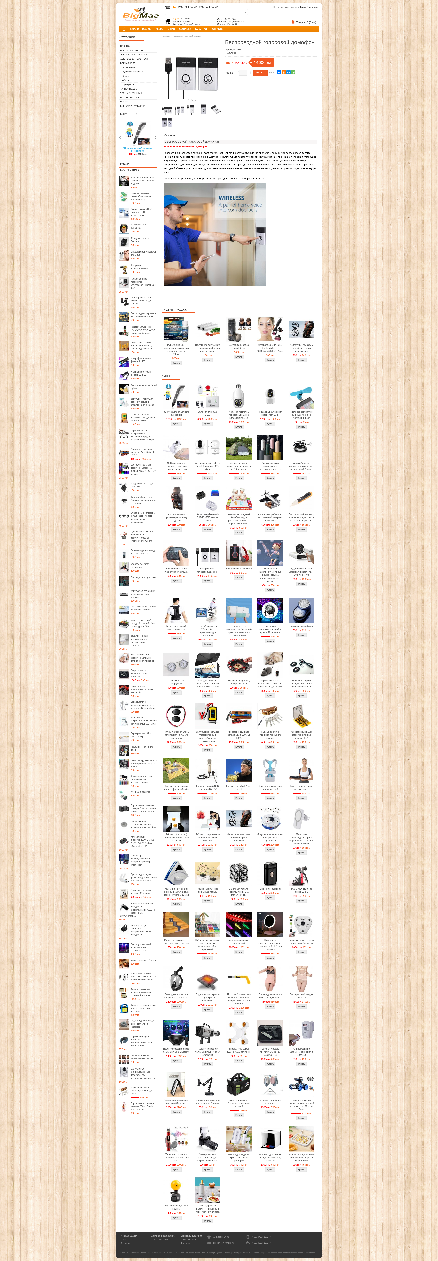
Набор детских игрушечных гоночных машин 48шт (142, 689)
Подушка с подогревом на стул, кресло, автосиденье (208, 997)
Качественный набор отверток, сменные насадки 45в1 (301, 735)
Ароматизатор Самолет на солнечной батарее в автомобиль (270, 517)
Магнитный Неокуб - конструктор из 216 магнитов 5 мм (239, 891)
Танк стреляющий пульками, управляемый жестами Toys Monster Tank (301, 1105)
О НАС (171, 29)
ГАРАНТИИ (201, 29)
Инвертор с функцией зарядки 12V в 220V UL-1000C (143, 452)
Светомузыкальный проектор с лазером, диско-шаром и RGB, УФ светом (143, 469)
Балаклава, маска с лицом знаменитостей (142, 1057)
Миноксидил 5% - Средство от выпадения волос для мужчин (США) (176, 349)
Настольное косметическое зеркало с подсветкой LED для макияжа (270, 945)
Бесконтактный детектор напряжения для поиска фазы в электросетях (301, 517)
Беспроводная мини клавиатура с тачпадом (176, 570)
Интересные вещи (131, 97)
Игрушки (125, 102)
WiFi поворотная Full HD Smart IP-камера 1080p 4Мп (207, 466)
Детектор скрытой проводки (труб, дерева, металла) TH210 (143, 417)
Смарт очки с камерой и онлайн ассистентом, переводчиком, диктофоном (143, 517)
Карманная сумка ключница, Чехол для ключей (142, 1090)
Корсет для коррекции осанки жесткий (270, 788)
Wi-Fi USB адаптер (140, 792)
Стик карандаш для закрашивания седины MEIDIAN (142, 300)
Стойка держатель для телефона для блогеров (207, 1101)
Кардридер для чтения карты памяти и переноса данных (142, 779)
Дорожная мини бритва (301, 626)
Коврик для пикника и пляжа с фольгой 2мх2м (176, 788)
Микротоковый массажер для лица (143, 253)
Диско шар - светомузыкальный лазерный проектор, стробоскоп (141, 860)
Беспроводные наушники (239, 568)
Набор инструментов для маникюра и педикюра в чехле (144, 763)
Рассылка (186, 1243)
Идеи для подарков (131, 50)
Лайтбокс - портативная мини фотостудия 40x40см (207, 837)
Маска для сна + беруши (143, 960)
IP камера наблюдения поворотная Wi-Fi (270, 413)
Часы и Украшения (131, 93)
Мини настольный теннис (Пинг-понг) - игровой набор (141, 196)
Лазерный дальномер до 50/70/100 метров (143, 552)
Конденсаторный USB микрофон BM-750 (207, 788)
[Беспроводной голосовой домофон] (167, 109)
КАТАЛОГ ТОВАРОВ (140, 29)
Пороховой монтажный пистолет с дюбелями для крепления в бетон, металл (239, 999)
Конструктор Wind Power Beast (239, 788)
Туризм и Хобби (129, 89)
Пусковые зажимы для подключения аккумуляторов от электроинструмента (142, 536)
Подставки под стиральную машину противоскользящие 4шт (143, 824)
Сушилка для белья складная (270, 1101)
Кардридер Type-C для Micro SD (142, 485)
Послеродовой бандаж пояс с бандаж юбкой (270, 996)
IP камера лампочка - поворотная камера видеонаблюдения (239, 414)
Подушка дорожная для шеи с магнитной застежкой (143, 1023)
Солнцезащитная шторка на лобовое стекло (143, 608)
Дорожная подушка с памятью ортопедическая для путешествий (141, 1041)
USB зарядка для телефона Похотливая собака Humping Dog (176, 466)
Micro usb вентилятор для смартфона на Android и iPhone (301, 414)
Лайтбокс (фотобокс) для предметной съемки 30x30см (176, 837)
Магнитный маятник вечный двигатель (207, 890)
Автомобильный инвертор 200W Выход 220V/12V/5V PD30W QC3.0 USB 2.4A (142, 841)
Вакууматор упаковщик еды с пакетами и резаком (143, 594)
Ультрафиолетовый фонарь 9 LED (141, 360)
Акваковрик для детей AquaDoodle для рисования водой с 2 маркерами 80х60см (238, 519)
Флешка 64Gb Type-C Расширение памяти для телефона (143, 500)
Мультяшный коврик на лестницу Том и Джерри (176, 941)
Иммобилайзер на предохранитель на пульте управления (302, 683)
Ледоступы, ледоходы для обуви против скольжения (301, 348)
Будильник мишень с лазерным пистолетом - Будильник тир (301, 571)
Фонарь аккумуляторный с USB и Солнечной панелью (143, 1008)
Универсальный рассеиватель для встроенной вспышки (207, 1157)
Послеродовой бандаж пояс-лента (301, 996)
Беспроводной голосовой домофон (186, 36)
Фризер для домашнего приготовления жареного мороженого (301, 1157)
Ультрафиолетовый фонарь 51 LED (141, 373)
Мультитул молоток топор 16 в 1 (301, 890)
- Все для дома (129, 67)
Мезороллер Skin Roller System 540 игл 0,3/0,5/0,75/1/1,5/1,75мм (270, 348)
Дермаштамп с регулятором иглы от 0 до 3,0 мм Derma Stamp (143, 705)
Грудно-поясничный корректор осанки (176, 627)
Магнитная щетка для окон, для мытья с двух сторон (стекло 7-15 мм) (176, 891)
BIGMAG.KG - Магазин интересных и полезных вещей (142, 1253)
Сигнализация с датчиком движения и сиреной (301, 1051)
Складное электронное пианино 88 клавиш (142, 891)
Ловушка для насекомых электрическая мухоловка (270, 837)
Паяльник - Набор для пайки (142, 748)
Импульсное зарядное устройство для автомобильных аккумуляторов (207, 736)
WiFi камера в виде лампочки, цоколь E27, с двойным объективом (143, 976)
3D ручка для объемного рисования (176, 413)
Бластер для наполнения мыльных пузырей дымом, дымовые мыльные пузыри (270, 574)
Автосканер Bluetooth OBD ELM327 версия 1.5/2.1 (208, 517)
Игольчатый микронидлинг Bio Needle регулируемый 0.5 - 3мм (144, 720)
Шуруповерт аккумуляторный (139, 267)
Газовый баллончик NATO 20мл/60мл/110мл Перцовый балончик (143, 330)
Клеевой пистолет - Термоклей (141, 565)
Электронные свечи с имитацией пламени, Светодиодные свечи (142, 345)
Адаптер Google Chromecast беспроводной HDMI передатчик (141, 930)
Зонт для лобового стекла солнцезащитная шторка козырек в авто (207, 683)
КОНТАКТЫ (217, 29)
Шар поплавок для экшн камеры (176, 1207)
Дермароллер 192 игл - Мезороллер (142, 735)
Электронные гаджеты (133, 55)
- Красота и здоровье (132, 72)
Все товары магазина (132, 106)
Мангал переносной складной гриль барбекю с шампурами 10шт (143, 623)
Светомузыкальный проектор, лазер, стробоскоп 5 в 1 (141, 947)
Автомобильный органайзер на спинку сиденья (176, 517)
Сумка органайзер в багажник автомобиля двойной (239, 1103)
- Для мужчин (128, 84)
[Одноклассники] (284, 72)
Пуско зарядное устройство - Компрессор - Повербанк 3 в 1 (143, 283)
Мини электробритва (270, 888)
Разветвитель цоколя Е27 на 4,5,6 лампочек (238, 1050)
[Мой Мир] (288, 72)
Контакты (125, 1243)
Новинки (125, 46)
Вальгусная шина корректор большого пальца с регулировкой (142, 657)
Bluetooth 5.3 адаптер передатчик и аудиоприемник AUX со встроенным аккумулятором (137, 909)
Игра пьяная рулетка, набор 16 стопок (239, 682)
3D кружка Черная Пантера (140, 240)
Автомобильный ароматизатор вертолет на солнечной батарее (301, 466)
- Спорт (126, 80)
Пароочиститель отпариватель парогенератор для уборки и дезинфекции (142, 435)
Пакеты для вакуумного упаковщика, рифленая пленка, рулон (207, 348)
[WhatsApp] (293, 72)
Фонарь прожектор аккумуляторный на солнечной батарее (141, 992)
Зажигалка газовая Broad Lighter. (144, 387)
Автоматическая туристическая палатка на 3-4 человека (239, 466)
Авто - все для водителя (134, 59)
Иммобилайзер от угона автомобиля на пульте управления (176, 735)
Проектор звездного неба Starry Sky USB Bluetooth (176, 1050)
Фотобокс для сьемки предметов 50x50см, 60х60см (270, 1157)
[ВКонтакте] (279, 72)
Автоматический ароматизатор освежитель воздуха (270, 466)
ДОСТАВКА (185, 29)
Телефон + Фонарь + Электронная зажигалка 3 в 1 (176, 1157)
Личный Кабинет (189, 1240)
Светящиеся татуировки (143, 577)
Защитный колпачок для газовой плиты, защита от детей (143, 180)
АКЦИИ (159, 29)
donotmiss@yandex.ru (223, 1243)
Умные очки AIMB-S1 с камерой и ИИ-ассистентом (142, 212)
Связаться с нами (159, 1240)
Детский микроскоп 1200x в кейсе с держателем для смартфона (207, 631)
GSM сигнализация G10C (207, 413)
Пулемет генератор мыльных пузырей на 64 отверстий (207, 1051)
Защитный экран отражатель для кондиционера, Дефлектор (139, 640)
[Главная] (124, 29)
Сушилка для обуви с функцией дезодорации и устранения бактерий (144, 877)
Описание (169, 135)
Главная (165, 36)
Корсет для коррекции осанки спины (301, 788)
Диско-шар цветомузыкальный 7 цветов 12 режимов (270, 629)
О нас (123, 1240)
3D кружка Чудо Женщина (139, 226)
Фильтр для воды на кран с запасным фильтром (238, 1157)
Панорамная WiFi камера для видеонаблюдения (301, 941)
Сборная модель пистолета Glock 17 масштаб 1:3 (141, 673)
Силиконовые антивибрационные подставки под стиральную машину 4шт (143, 1073)
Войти (303, 7)
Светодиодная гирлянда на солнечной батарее (143, 315)
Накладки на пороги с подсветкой (239, 941)
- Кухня (125, 76)
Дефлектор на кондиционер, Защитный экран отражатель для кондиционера (239, 631)
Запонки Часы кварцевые (176, 682)
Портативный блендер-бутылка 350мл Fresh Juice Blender (142, 1106)
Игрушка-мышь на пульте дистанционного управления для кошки (270, 683)
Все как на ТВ (127, 63)
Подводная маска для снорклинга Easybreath (176, 996)
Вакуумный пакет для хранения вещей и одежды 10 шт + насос (142, 401)
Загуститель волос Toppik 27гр (138, 149)
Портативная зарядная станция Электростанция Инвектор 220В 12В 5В (143, 808)
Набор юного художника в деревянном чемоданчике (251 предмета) (207, 945)
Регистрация (313, 7)
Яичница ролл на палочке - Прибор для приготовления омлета (207, 1208)
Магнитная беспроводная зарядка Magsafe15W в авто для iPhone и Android (301, 839)
